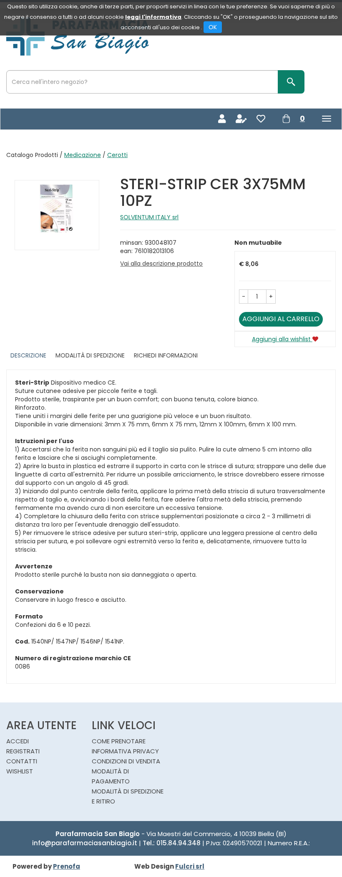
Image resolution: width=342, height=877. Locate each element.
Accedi (17, 741)
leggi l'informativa (153, 17)
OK (213, 27)
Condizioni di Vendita (126, 761)
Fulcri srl (189, 866)
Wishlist (19, 771)
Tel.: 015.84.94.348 (172, 843)
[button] (243, 296)
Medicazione (82, 155)
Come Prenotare (119, 741)
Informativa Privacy (125, 751)
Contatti (21, 761)
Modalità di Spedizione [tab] (90, 355)
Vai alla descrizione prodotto (161, 263)
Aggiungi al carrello (280, 319)
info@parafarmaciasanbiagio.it (84, 843)
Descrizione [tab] (28, 355)
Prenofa (66, 866)
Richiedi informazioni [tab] (166, 355)
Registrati (23, 751)
